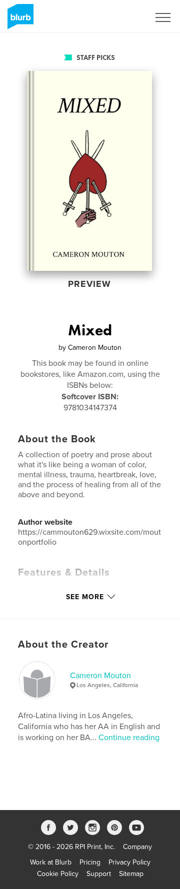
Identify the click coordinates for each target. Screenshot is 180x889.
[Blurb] (18, 20)
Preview (89, 283)
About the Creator (63, 645)
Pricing (90, 862)
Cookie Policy (57, 874)
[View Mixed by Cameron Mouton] (89, 171)
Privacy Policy (129, 862)
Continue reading (129, 738)
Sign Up (124, 17)
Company (137, 847)
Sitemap (131, 874)
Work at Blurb (51, 862)
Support (98, 874)
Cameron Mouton (100, 676)
